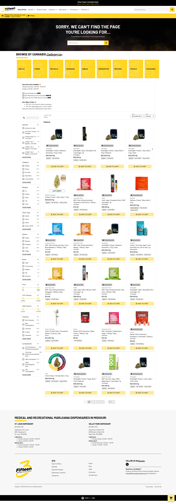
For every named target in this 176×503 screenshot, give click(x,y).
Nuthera (132, 198)
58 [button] (110, 402)
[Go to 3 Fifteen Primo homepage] (8, 9)
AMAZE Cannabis (50, 195)
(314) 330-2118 (19, 427)
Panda (75, 329)
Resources (84, 9)
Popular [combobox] (148, 116)
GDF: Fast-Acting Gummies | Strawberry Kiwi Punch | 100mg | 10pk (84, 202)
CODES (132, 243)
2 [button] (92, 402)
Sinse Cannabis (49, 329)
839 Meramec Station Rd (96, 432)
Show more (26, 157)
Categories (52, 9)
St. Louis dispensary (24, 424)
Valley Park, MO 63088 (95, 434)
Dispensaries (62, 9)
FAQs (90, 469)
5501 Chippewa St (20, 432)
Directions (92, 472)
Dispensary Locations (59, 472)
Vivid (46, 374)
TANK (103, 198)
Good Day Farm (78, 198)
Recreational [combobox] (136, 116)
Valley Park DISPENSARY (100, 424)
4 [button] (99, 402)
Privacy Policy (149, 486)
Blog (90, 466)
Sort (147, 114)
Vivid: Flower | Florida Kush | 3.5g (56, 376)
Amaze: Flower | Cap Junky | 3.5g (57, 197)
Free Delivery (74, 9)
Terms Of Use (157, 486)
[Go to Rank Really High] (88, 498)
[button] (18, 15)
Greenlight (49, 148)
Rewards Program (42, 9)
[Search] (172, 9)
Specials (30, 9)
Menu (133, 114)
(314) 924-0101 (93, 427)
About (91, 463)
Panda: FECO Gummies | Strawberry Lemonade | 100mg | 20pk (141, 336)
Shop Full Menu (22, 9)
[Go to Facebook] (127, 464)
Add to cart (58, 166)
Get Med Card (93, 475)
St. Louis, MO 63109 (21, 434)
